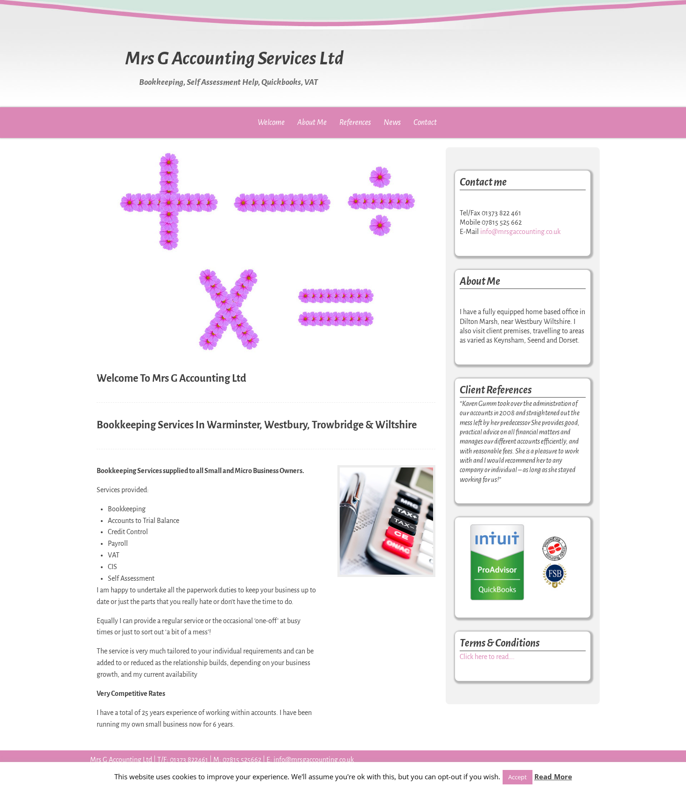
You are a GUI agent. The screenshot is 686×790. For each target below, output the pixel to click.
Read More (553, 776)
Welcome (271, 122)
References (355, 122)
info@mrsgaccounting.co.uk (520, 231)
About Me (312, 122)
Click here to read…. (487, 656)
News (392, 122)
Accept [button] (517, 777)
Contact (425, 122)
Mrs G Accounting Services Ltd (234, 58)
